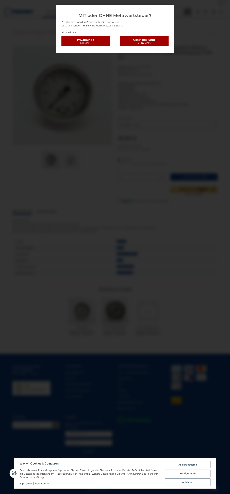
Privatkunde (85, 41)
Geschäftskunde (144, 41)
